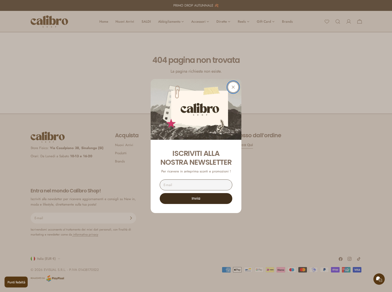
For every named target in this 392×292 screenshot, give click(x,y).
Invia (196, 198)
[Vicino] (233, 87)
